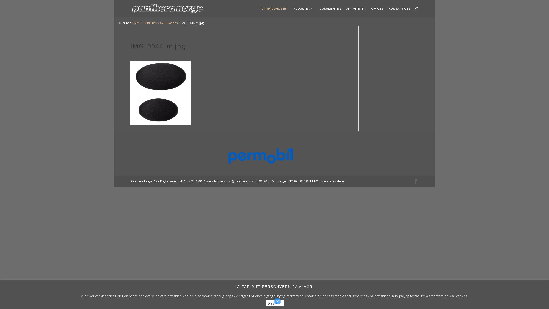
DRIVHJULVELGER (273, 9)
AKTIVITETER (356, 9)
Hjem (136, 23)
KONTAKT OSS (399, 9)
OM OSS (377, 9)
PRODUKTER (301, 9)
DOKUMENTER (330, 9)
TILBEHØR (149, 23)
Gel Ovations (169, 23)
